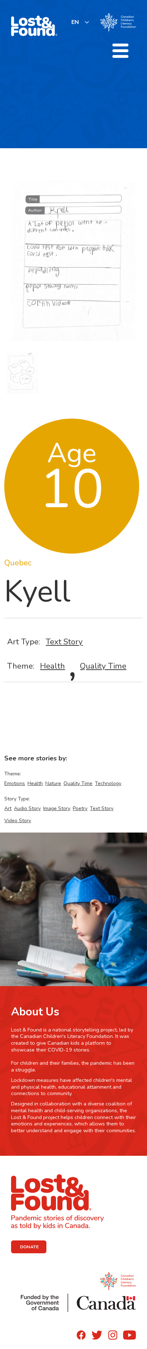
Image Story (56, 808)
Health (52, 665)
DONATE (29, 1247)
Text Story (64, 641)
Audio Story (27, 808)
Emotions (14, 783)
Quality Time (103, 665)
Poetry (80, 808)
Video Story (17, 820)
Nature (53, 783)
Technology (108, 783)
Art (7, 808)
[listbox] (80, 22)
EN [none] (75, 22)
